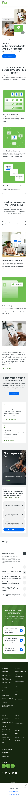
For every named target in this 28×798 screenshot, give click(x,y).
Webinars (17, 497)
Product (3, 39)
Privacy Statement (13, 791)
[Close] (26, 785)
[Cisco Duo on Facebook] (2, 773)
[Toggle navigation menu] (25, 3)
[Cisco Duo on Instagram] (13, 773)
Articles (5, 497)
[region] (14, 790)
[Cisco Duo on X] (6, 773)
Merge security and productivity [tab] (11, 223)
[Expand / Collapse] (24, 553)
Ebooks (10, 497)
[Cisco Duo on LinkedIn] (16, 773)
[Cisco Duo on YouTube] (9, 773)
